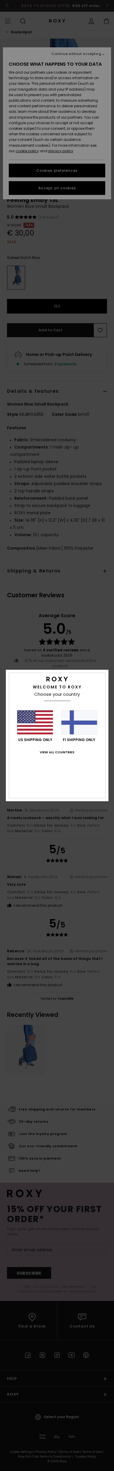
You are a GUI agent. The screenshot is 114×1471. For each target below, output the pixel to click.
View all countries (57, 752)
